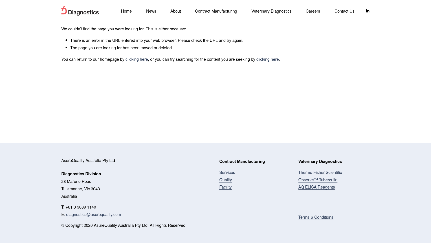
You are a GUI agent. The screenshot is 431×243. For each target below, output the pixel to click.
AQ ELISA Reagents (316, 187)
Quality (225, 179)
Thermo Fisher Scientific (320, 172)
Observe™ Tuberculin (317, 179)
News (151, 11)
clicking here (136, 59)
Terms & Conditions (315, 217)
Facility (225, 187)
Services (227, 172)
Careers (313, 11)
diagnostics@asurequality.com (93, 214)
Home (126, 11)
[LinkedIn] (367, 11)
